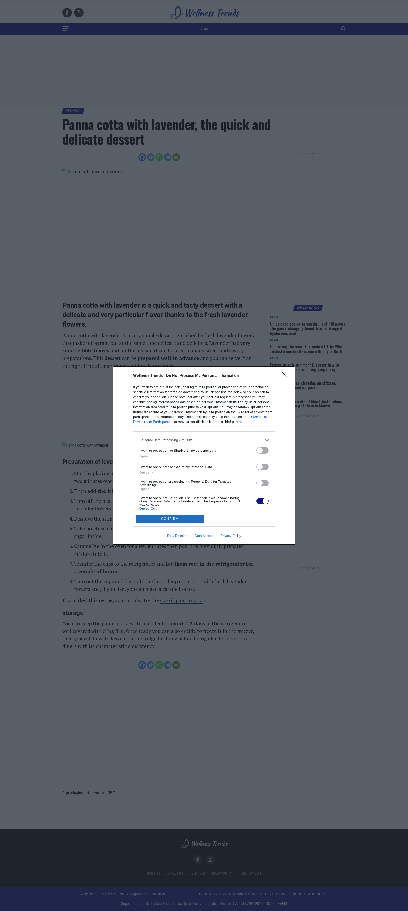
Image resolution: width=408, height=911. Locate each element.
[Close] (285, 375)
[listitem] (204, 440)
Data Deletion (177, 536)
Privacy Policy (231, 536)
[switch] (262, 450)
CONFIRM (170, 519)
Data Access (204, 536)
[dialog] (204, 456)
